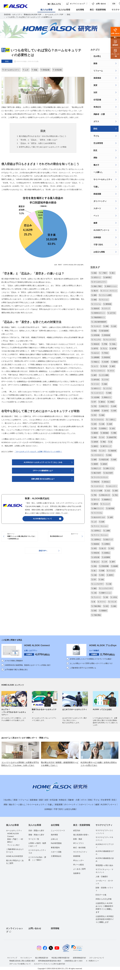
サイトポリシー (26, 958)
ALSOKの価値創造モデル (105, 852)
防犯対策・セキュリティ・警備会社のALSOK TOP (22, 14)
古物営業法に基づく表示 (73, 961)
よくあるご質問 (79, 869)
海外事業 (54, 835)
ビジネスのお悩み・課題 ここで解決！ (37, 858)
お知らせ (54, 839)
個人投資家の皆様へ (81, 835)
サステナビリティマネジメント (104, 838)
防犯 (68, 14)
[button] (77, 948)
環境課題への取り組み (104, 865)
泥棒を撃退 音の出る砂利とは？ (43, 479)
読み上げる (56, 4)
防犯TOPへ (43, 551)
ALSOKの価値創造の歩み (105, 859)
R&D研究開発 (56, 843)
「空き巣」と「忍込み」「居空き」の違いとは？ (38, 140)
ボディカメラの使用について (20, 964)
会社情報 (55, 825)
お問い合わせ (34, 928)
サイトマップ (12, 958)
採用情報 (55, 928)
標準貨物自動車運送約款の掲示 (49, 961)
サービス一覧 (33, 839)
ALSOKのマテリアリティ (105, 845)
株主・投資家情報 (81, 825)
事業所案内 (55, 848)
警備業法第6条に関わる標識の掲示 (22, 961)
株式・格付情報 (79, 848)
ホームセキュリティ (14, 830)
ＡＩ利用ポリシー (92, 961)
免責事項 (76, 873)
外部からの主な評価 (103, 899)
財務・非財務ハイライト (104, 889)
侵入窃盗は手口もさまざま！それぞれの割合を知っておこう (42, 136)
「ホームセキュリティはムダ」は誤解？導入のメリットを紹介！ (38, 451)
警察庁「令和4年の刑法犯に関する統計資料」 (71, 264)
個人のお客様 (12, 825)
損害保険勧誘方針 (79, 958)
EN (113, 4)
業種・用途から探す (36, 835)
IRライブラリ (78, 843)
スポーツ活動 (56, 852)
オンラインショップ (14, 930)
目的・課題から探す (36, 830)
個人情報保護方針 (41, 958)
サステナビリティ (80, 852)
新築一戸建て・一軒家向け (15, 840)
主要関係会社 (56, 856)
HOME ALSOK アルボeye (102, 645)
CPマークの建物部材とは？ (43, 470)
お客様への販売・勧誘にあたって (37, 844)
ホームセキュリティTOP (54, 14)
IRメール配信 (78, 865)
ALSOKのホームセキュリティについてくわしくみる (43, 462)
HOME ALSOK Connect (37, 645)
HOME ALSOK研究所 (14, 856)
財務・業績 (77, 839)
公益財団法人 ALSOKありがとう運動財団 (104, 907)
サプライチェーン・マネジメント (104, 870)
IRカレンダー (78, 860)
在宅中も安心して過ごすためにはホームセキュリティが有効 (42, 147)
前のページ (21, 536)
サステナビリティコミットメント (104, 831)
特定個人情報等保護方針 (61, 958)
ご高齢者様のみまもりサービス (15, 850)
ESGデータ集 (101, 895)
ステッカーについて (96, 958)
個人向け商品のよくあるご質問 (15, 861)
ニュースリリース (58, 830)
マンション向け (13, 845)
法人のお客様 (34, 825)
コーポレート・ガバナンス (104, 882)
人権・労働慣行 (102, 877)
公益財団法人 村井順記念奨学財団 (105, 919)
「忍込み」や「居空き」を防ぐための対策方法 (37, 143)
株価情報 (76, 856)
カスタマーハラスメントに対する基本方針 (49, 964)
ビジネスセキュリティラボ (37, 851)
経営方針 (76, 830)
